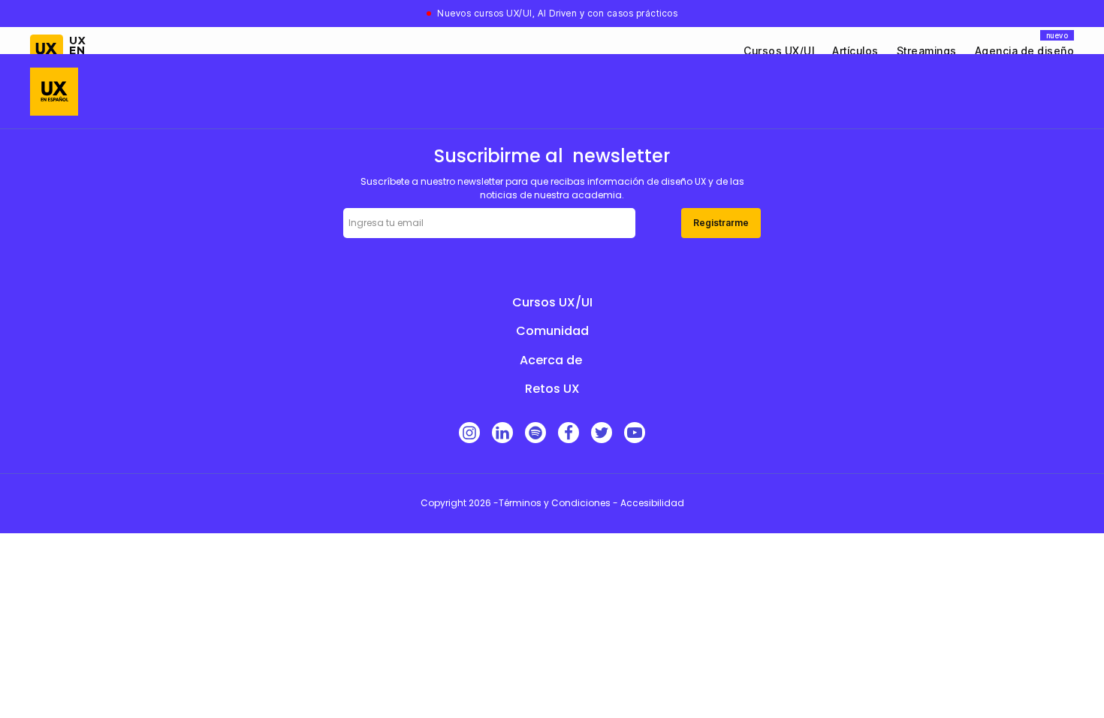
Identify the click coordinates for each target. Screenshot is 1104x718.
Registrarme (721, 222)
